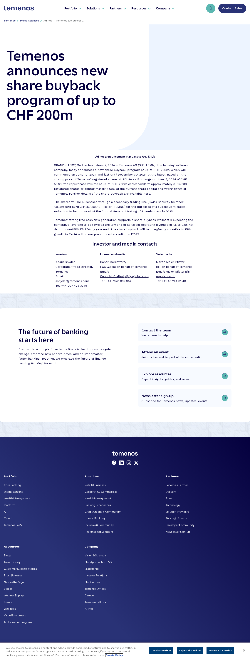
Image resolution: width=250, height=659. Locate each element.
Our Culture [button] (92, 582)
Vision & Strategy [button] (95, 555)
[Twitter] (136, 463)
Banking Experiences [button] (98, 505)
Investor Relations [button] (96, 575)
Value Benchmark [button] (15, 615)
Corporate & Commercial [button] (101, 491)
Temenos (10, 20)
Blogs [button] (7, 555)
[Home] (19, 8)
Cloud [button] (7, 518)
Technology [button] (173, 505)
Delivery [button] (171, 491)
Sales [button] (169, 498)
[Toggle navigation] (210, 8)
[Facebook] (115, 463)
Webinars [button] (10, 608)
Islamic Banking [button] (95, 518)
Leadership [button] (92, 568)
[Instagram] (129, 463)
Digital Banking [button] (13, 491)
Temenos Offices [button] (95, 588)
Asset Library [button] (12, 562)
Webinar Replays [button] (14, 595)
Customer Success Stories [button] (20, 568)
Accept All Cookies (220, 650)
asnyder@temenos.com (72, 281)
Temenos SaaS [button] (13, 525)
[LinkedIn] (122, 463)
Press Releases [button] (13, 575)
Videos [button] (8, 588)
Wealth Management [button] (17, 498)
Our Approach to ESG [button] (98, 562)
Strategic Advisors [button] (177, 518)
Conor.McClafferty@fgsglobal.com (124, 276)
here (147, 193)
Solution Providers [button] (177, 511)
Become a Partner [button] (177, 485)
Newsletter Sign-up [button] (178, 531)
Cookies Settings (161, 650)
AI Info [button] (89, 608)
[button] (73, 8)
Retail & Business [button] (95, 485)
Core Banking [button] (12, 485)
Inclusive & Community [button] (99, 525)
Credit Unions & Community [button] (102, 511)
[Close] (244, 650)
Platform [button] (9, 505)
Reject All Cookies (190, 650)
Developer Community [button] (180, 525)
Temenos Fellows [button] (95, 602)
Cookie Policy (114, 655)
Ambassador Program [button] (18, 622)
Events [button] (8, 602)
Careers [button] (90, 595)
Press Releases (29, 20)
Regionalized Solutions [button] (99, 531)
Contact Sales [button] (232, 8)
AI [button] (5, 511)
